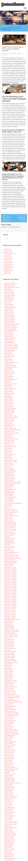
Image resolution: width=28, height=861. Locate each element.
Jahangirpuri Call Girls (9, 781)
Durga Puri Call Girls (8, 564)
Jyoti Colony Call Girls (9, 832)
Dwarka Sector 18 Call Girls (10, 585)
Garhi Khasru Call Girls (9, 653)
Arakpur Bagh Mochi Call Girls (10, 330)
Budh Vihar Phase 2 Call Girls (10, 462)
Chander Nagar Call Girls (9, 475)
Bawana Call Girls (8, 414)
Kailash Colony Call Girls (9, 839)
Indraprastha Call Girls (9, 766)
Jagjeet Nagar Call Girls (9, 778)
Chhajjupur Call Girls (8, 486)
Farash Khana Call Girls (9, 621)
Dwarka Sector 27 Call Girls (10, 602)
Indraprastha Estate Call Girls (10, 767)
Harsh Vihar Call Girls (9, 737)
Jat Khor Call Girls (8, 803)
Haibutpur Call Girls (8, 718)
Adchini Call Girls (8, 289)
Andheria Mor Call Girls (9, 321)
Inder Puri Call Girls (8, 760)
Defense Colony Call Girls (10, 530)
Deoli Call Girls (7, 537)
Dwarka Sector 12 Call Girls (10, 572)
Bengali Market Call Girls (9, 425)
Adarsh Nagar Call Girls (9, 286)
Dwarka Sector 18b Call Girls (10, 589)
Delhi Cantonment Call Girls (10, 533)
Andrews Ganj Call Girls (9, 322)
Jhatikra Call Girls (8, 813)
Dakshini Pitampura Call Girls (10, 512)
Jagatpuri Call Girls (8, 777)
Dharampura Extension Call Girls (11, 552)
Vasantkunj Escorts (8, 262)
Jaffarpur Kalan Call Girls (9, 774)
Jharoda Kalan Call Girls (9, 812)
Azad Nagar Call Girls (9, 364)
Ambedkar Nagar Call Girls (10, 307)
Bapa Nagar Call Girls (9, 406)
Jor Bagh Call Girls (8, 829)
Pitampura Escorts (8, 264)
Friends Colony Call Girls (9, 633)
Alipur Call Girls (7, 302)
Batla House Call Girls (9, 413)
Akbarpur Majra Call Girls (9, 295)
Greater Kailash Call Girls (9, 691)
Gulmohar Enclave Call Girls (10, 709)
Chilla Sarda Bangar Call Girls (10, 489)
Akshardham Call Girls (9, 296)
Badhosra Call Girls (8, 381)
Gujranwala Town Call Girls (10, 706)
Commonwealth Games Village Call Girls (13, 503)
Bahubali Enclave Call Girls (10, 388)
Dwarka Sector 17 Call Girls (10, 584)
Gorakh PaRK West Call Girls (10, 682)
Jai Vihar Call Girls (8, 784)
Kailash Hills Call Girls (9, 841)
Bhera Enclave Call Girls (9, 445)
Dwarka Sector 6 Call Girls (10, 611)
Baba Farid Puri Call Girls (9, 373)
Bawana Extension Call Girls (10, 416)
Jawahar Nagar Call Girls (9, 807)
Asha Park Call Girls (8, 339)
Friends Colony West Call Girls (11, 636)
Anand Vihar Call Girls (9, 318)
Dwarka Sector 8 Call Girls (10, 614)
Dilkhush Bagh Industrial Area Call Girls (12, 558)
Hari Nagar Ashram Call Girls (10, 729)
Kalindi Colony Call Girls (9, 849)
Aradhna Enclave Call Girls (10, 329)
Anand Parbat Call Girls (9, 316)
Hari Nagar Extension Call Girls (11, 731)
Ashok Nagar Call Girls (9, 341)
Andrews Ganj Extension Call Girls (11, 324)
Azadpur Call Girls (8, 368)
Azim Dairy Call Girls (8, 370)
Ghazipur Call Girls (8, 665)
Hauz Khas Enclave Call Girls (10, 741)
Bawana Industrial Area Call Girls (11, 417)
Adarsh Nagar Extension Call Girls (11, 287)
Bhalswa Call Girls (8, 436)
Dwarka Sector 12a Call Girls (10, 573)
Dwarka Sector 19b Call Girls (10, 592)
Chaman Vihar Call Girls (9, 469)
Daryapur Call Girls (8, 518)
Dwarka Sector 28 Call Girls (10, 604)
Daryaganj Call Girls (8, 517)
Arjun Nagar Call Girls (9, 335)
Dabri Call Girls (7, 507)
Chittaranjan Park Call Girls (10, 497)
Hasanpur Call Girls (8, 738)
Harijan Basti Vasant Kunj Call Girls (12, 734)
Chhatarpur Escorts (8, 270)
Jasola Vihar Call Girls (9, 801)
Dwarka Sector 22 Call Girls (10, 598)
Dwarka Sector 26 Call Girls (10, 601)
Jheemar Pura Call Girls (9, 815)
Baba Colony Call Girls (9, 371)
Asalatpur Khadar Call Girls (10, 338)
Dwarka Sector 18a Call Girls (10, 587)
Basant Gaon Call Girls (9, 411)
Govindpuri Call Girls (8, 685)
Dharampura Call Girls (9, 550)
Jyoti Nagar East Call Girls (10, 833)
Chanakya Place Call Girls (9, 471)
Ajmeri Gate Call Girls (9, 293)
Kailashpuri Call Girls (8, 844)
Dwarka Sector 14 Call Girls (10, 576)
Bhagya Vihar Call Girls (9, 431)
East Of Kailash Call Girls (9, 618)
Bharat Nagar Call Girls (9, 440)
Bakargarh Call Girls (8, 391)
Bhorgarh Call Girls (8, 449)
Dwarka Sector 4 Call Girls (10, 608)
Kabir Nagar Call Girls (9, 836)
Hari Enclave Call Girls (9, 726)
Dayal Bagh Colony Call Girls (10, 523)
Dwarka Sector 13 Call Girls (10, 575)
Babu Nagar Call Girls (9, 376)
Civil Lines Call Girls (8, 501)
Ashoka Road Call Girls (9, 351)
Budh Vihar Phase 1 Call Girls (10, 460)
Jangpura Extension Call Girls (10, 797)
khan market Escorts (9, 267)
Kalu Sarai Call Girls (8, 853)
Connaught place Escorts (10, 253)
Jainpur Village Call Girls (9, 787)
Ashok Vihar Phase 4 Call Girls (11, 348)
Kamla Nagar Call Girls (9, 859)
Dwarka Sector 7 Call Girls (10, 613)
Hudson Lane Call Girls (9, 752)
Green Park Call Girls (8, 699)
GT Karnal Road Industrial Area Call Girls (13, 702)
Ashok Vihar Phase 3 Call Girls (11, 347)
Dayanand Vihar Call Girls (9, 526)
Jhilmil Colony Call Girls (9, 816)
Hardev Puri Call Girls (8, 723)
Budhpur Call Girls (8, 463)
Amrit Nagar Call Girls (9, 309)
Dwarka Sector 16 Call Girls (10, 579)
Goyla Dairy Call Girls (8, 688)
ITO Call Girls (7, 772)
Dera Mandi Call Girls (8, 540)
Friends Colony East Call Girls (10, 634)
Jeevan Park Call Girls (9, 809)
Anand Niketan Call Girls (9, 315)
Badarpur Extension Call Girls (10, 379)
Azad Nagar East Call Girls (10, 365)
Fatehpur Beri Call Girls (9, 627)
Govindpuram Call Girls (9, 683)
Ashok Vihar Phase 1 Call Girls (11, 344)
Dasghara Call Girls (8, 520)
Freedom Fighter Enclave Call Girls (11, 630)
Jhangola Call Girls (8, 810)
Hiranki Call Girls (7, 748)
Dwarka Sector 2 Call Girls (10, 593)
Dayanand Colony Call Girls (10, 524)
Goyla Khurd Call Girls (9, 689)
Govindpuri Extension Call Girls (11, 686)
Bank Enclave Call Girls (9, 403)
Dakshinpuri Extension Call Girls (11, 515)
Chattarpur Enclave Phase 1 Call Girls (12, 481)
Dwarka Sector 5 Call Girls (10, 610)
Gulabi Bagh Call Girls (9, 708)
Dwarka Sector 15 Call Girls (10, 578)
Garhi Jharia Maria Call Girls (10, 651)
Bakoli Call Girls (7, 396)
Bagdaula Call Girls (8, 385)
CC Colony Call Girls (8, 468)
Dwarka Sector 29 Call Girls (10, 605)
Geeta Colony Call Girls (9, 659)
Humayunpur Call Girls (9, 754)
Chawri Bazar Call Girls (9, 485)
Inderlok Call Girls (8, 761)
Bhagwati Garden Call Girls (10, 428)
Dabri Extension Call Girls (9, 509)
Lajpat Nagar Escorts (9, 265)
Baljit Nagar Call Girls (8, 400)
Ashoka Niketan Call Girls (9, 350)
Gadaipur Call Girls (8, 637)
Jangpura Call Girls (8, 792)
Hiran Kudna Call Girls (9, 746)
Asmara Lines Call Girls (9, 356)
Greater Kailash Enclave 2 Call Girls (12, 697)
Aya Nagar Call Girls (8, 361)
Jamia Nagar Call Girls (9, 789)
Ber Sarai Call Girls (8, 426)
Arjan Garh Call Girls (8, 333)
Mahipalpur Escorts (8, 252)
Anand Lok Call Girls (8, 313)
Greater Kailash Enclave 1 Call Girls (12, 696)
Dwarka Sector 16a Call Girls (10, 581)
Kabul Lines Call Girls (8, 838)
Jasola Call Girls (7, 800)
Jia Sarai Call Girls (8, 818)
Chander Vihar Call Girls (9, 477)
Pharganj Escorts (8, 259)
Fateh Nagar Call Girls (9, 625)
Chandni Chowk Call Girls (9, 478)
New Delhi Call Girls (14, 197)
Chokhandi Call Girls (8, 498)
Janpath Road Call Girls (9, 798)
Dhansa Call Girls (8, 549)
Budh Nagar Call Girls (9, 458)
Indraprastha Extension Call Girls (11, 769)
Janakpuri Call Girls (8, 790)
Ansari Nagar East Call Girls (10, 325)
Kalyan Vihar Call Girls (9, 855)
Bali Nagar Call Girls (8, 399)
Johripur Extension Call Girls (10, 827)
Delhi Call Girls (7, 272)
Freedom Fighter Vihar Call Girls (11, 631)
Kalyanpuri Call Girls (8, 856)
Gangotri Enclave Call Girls (10, 648)
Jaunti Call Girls (7, 806)
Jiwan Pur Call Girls (8, 819)
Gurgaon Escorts (8, 249)
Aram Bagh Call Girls (8, 332)
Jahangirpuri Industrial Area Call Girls (12, 783)
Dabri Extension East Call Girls (11, 510)
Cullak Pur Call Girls (8, 506)
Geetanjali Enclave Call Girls (10, 660)
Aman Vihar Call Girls (9, 304)
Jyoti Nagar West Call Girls (10, 835)
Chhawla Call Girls (8, 488)
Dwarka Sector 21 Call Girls (10, 596)
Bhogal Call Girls (7, 448)
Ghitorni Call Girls (8, 668)
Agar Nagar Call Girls (8, 290)
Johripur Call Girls (8, 826)
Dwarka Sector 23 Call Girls (10, 599)
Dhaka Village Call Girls (9, 547)
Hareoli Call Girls (7, 725)
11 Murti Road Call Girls (9, 283)
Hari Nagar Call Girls (8, 728)
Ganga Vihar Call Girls (9, 647)
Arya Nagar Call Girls (8, 336)
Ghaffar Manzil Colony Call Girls (11, 662)
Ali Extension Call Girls (9, 299)
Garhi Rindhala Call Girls (9, 654)
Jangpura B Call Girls (8, 795)
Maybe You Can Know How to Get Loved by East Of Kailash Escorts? (7, 218)
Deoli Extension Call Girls (9, 538)
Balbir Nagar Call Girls (9, 397)
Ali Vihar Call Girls (8, 301)
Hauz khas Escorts (8, 258)
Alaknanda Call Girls (8, 298)
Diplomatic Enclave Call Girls (10, 561)
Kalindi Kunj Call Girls (8, 850)
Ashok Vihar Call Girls (9, 342)
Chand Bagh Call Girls (9, 474)
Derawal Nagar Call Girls (9, 543)
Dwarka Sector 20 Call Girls (10, 595)
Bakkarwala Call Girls (8, 394)
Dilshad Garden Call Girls (9, 559)
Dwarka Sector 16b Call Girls (10, 582)
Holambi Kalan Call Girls (9, 749)
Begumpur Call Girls (8, 422)
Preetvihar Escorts (8, 261)
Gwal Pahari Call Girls (9, 717)
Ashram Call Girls (8, 353)
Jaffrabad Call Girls (8, 775)
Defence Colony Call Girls (10, 527)
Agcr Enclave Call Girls (9, 292)
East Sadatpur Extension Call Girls (11, 619)
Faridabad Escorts (21, 59)
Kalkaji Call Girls (7, 852)
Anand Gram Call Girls (9, 312)
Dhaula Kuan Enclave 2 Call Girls (11, 556)
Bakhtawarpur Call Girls (9, 393)
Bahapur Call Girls (8, 387)
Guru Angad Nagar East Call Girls (11, 712)
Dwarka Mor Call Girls (9, 566)
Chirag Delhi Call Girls (9, 491)
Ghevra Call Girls (7, 666)
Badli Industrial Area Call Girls (10, 384)
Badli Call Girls (7, 382)
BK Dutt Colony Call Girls (9, 454)
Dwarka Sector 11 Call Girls (10, 570)
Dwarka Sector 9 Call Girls (10, 616)
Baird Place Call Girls (8, 390)
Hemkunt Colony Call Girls (10, 745)
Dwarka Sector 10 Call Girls (10, 569)
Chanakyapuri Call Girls (9, 472)
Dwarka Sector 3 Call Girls (10, 607)
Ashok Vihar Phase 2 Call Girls (11, 345)
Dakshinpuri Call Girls (8, 514)
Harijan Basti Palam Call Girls (10, 732)
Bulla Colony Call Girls (9, 465)
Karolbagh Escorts (8, 269)
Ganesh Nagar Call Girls (9, 645)
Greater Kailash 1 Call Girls (10, 693)
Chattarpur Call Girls (8, 480)
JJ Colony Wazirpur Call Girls (10, 822)
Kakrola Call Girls (8, 847)
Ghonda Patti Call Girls (9, 670)
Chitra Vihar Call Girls (9, 494)
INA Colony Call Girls (8, 757)
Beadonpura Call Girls (9, 419)
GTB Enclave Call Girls (9, 703)
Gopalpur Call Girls (8, 679)
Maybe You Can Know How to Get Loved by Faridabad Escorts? (12, 49)
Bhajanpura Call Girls (8, 434)
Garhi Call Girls (7, 650)
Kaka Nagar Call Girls (8, 845)
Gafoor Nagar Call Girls (9, 639)
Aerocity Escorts (8, 250)
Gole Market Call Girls (9, 676)
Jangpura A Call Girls (8, 793)
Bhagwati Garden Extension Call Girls (12, 429)
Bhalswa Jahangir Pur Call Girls (11, 439)
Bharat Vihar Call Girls (9, 442)
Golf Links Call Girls (8, 677)
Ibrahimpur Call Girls (8, 755)
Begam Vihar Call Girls (9, 420)
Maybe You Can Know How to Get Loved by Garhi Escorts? (21, 218)
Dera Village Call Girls (9, 541)
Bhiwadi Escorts (7, 256)
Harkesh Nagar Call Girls (9, 735)
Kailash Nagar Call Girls (9, 842)
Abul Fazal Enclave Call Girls (10, 284)
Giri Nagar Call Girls (8, 671)
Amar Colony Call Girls (9, 306)
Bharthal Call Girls (8, 443)
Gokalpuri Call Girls (8, 674)
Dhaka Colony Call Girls (9, 546)
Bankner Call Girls (8, 405)
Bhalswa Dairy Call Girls (9, 437)
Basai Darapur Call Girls (9, 410)
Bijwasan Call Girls (8, 451)
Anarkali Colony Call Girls (9, 319)
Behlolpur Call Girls (8, 423)
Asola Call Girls (7, 358)
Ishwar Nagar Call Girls (9, 770)
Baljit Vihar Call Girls (8, 402)
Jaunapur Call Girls (8, 804)
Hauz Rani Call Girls (8, 743)
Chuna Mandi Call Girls (9, 500)
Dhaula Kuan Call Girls (9, 553)
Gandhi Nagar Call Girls (9, 642)
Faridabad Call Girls (8, 622)
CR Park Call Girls (8, 504)
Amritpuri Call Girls (8, 310)
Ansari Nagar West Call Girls (10, 327)
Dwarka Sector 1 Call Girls (10, 567)
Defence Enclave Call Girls (10, 529)
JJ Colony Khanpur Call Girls (10, 821)
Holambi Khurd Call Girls (9, 751)
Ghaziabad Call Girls (8, 663)
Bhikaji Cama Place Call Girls (10, 446)
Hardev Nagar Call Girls (9, 722)
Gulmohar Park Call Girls (9, 711)
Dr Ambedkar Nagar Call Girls (10, 562)
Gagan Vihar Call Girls (9, 641)
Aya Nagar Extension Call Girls (11, 362)
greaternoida (14, 53)
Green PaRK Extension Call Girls (11, 700)
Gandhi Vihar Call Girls (9, 644)
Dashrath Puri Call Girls (9, 521)
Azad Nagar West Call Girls (10, 367)
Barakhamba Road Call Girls (10, 408)
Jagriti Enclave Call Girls (9, 780)
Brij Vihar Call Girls (8, 455)
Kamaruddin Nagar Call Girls (10, 858)
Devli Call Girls (7, 544)
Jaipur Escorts (7, 273)
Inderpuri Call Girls (8, 764)
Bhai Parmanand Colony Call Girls (11, 433)
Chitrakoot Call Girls (8, 495)
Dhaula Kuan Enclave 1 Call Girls (11, 555)
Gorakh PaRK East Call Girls (10, 680)
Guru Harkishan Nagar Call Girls (11, 715)
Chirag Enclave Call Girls (9, 492)
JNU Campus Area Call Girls (10, 824)
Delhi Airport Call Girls (9, 532)
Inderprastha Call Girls (9, 763)
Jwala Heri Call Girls (8, 830)
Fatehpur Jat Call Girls (9, 628)
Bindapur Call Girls (8, 452)
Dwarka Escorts (7, 255)
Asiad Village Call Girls (9, 354)
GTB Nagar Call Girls (8, 705)
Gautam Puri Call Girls (9, 657)
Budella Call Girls (8, 457)
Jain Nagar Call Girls (8, 786)
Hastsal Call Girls (8, 740)
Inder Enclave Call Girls (9, 758)
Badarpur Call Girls (8, 377)
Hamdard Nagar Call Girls (9, 720)
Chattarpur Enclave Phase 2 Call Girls (12, 483)
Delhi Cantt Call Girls (8, 535)
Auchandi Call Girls (8, 359)
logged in (9, 227)
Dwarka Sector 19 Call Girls (10, 590)
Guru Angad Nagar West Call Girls (11, 714)
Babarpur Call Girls (8, 374)
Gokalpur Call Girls (8, 673)
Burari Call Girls (7, 466)
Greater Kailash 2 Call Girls (10, 694)
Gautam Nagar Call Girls (9, 656)
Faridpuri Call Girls (8, 624)
